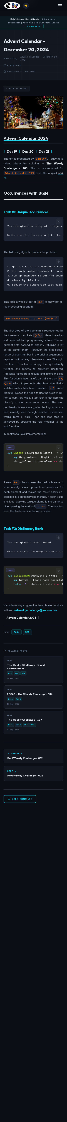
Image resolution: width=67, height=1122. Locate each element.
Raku (16, 632)
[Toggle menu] (60, 6)
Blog (14, 58)
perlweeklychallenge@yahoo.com (35, 610)
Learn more (33, 26)
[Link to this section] (50, 138)
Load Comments (22, 799)
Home (6, 58)
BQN (27, 632)
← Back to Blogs (16, 88)
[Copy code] (58, 221)
